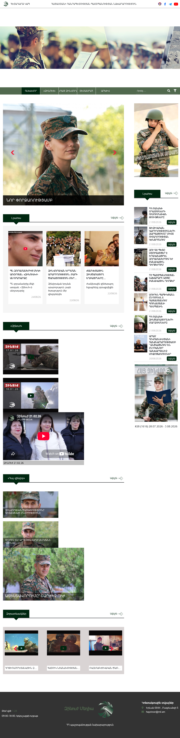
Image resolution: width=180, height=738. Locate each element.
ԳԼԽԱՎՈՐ (31, 90)
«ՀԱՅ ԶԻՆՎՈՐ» (68, 90)
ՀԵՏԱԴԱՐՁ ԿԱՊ (20, 3)
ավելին (115, 217)
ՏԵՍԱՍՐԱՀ (86, 90)
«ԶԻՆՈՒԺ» (49, 90)
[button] (114, 152)
